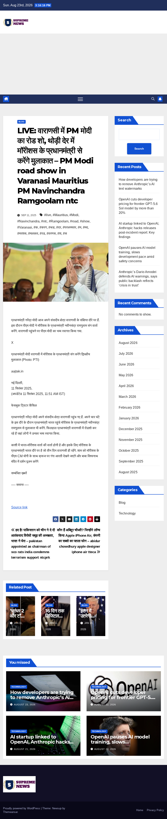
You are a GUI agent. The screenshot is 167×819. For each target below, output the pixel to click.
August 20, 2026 (105, 749)
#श (59, 233)
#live (47, 215)
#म (79, 227)
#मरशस (21, 233)
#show (85, 221)
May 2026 (126, 375)
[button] (153, 99)
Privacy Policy (155, 810)
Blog (21, 122)
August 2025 (128, 472)
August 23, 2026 (24, 704)
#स (65, 233)
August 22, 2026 (105, 704)
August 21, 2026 (24, 749)
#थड (51, 227)
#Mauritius (60, 215)
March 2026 (127, 396)
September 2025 (131, 461)
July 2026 (126, 353)
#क (36, 227)
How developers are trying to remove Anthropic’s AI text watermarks (138, 184)
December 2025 (131, 429)
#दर (58, 227)
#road (74, 221)
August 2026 (128, 343)
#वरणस (51, 233)
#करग (43, 227)
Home (139, 810)
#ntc (44, 221)
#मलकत (33, 233)
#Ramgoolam (58, 221)
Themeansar (10, 812)
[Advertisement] (83, 64)
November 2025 (131, 440)
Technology (127, 513)
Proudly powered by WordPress (22, 808)
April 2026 (126, 386)
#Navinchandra (28, 221)
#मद (85, 227)
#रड (42, 233)
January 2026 (129, 418)
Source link (19, 507)
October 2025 (129, 450)
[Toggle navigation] (80, 99)
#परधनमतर (69, 227)
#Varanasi (24, 227)
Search (124, 120)
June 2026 (126, 364)
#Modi (73, 215)
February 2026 (130, 407)
